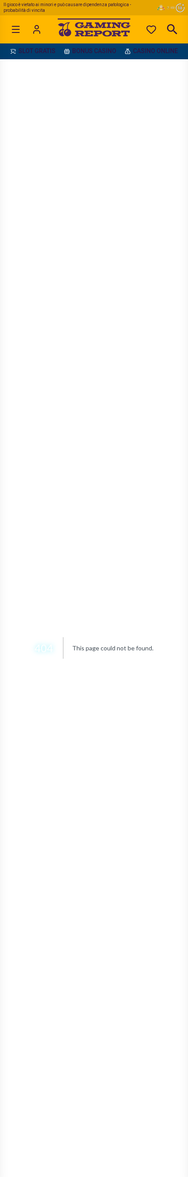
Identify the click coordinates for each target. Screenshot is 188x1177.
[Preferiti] (151, 29)
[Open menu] (15, 29)
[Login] (36, 29)
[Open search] (172, 29)
